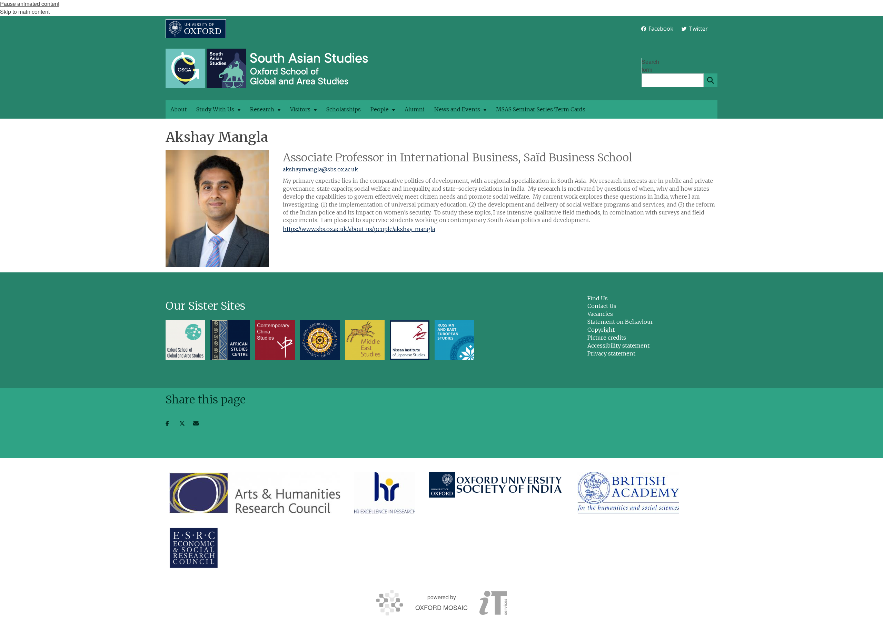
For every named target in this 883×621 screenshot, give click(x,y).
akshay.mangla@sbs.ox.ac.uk (320, 169)
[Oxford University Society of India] (496, 485)
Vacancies (600, 313)
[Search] (710, 80)
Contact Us (601, 305)
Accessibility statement (618, 345)
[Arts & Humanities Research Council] (254, 492)
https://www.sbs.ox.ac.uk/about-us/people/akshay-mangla (359, 229)
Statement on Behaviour (620, 321)
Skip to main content (25, 12)
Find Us (597, 298)
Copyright (601, 329)
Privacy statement (611, 353)
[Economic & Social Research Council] (193, 548)
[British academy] (628, 492)
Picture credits (606, 337)
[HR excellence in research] (384, 492)
